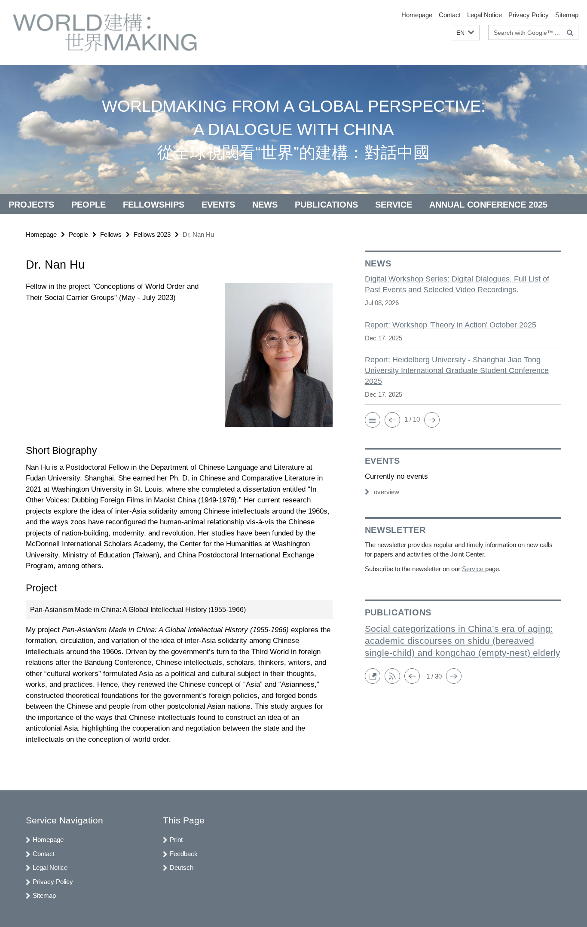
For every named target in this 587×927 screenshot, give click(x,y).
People (88, 204)
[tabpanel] (179, 513)
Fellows (111, 234)
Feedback (184, 853)
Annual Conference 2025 (488, 204)
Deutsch (181, 867)
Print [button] (176, 839)
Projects (31, 204)
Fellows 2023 (152, 234)
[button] (465, 33)
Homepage (416, 14)
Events (218, 204)
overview (386, 492)
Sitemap (566, 14)
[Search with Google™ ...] (570, 33)
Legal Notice (484, 14)
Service (393, 204)
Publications (326, 204)
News (265, 204)
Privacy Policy (528, 14)
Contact (450, 14)
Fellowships (153, 204)
